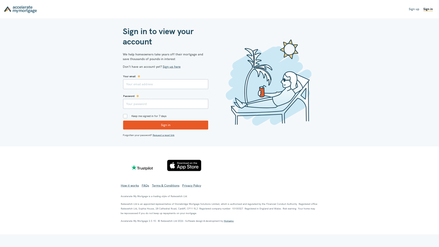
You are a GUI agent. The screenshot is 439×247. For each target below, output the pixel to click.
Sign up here (172, 67)
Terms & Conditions (165, 185)
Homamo (229, 220)
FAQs (145, 185)
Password (128, 96)
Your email (129, 76)
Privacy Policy (191, 185)
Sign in (428, 9)
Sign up (414, 9)
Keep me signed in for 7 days (149, 116)
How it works (130, 185)
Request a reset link (163, 135)
